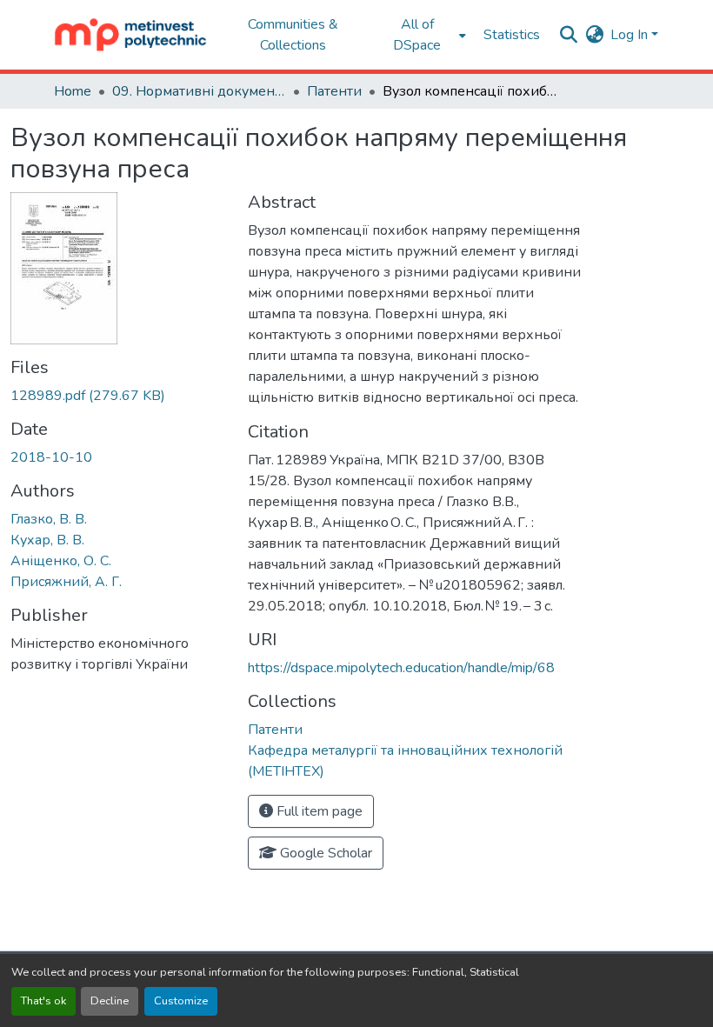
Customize (181, 1001)
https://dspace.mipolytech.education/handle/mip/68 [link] (401, 667)
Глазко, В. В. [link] (48, 519)
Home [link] (72, 91)
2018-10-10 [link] (51, 457)
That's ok (43, 1001)
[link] (118, 395)
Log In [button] (630, 34)
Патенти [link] (334, 91)
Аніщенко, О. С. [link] (60, 560)
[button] (131, 34)
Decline (109, 1001)
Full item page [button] (318, 811)
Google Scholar (324, 853)
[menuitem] (422, 35)
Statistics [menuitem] (511, 34)
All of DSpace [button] (417, 35)
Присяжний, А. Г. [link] (66, 581)
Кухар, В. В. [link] (47, 540)
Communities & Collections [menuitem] (293, 35)
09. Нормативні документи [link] (199, 91)
